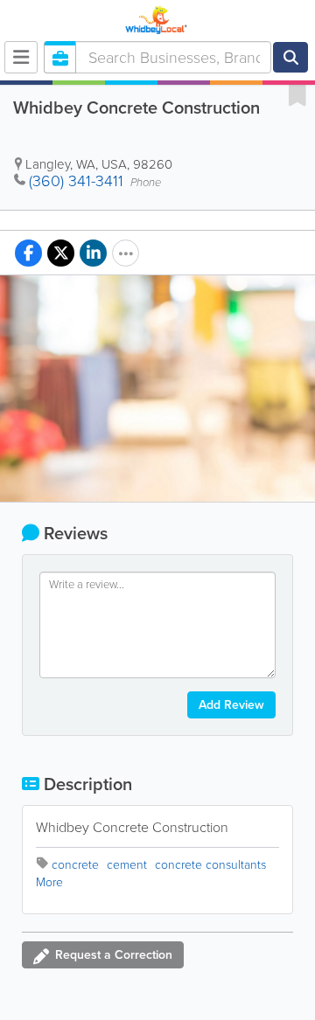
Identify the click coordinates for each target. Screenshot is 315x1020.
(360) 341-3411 (76, 181)
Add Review (231, 705)
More (49, 882)
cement (127, 865)
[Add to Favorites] (297, 94)
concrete (75, 865)
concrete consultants (210, 865)
